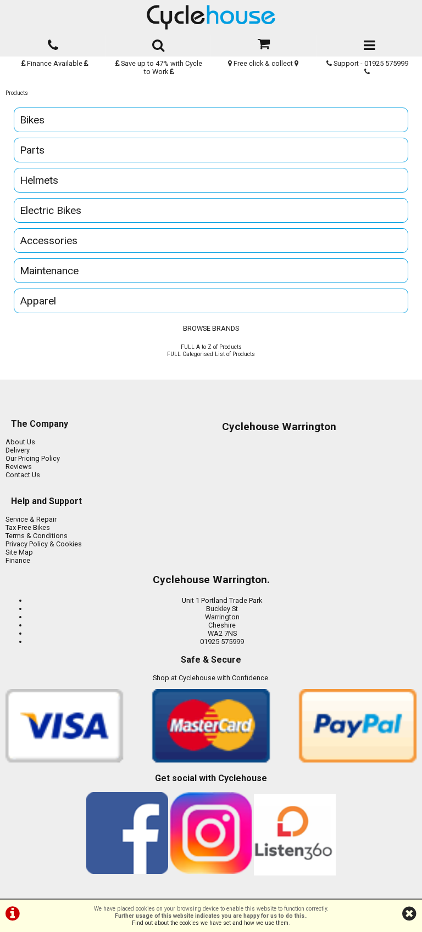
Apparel (38, 301)
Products (16, 93)
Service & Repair (31, 519)
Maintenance (49, 270)
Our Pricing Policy (32, 458)
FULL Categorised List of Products (211, 354)
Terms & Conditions (36, 536)
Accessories (48, 240)
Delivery (17, 450)
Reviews (18, 466)
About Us (20, 442)
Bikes (32, 120)
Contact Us (22, 475)
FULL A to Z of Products (211, 347)
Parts (32, 150)
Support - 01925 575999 (370, 63)
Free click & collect (263, 63)
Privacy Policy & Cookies (43, 544)
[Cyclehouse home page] (211, 17)
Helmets (39, 180)
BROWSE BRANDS (211, 328)
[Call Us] (53, 43)
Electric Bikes (50, 210)
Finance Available (54, 63)
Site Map (19, 552)
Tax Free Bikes (27, 527)
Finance (17, 560)
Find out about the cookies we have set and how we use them (210, 923)
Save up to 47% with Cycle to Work (160, 67)
